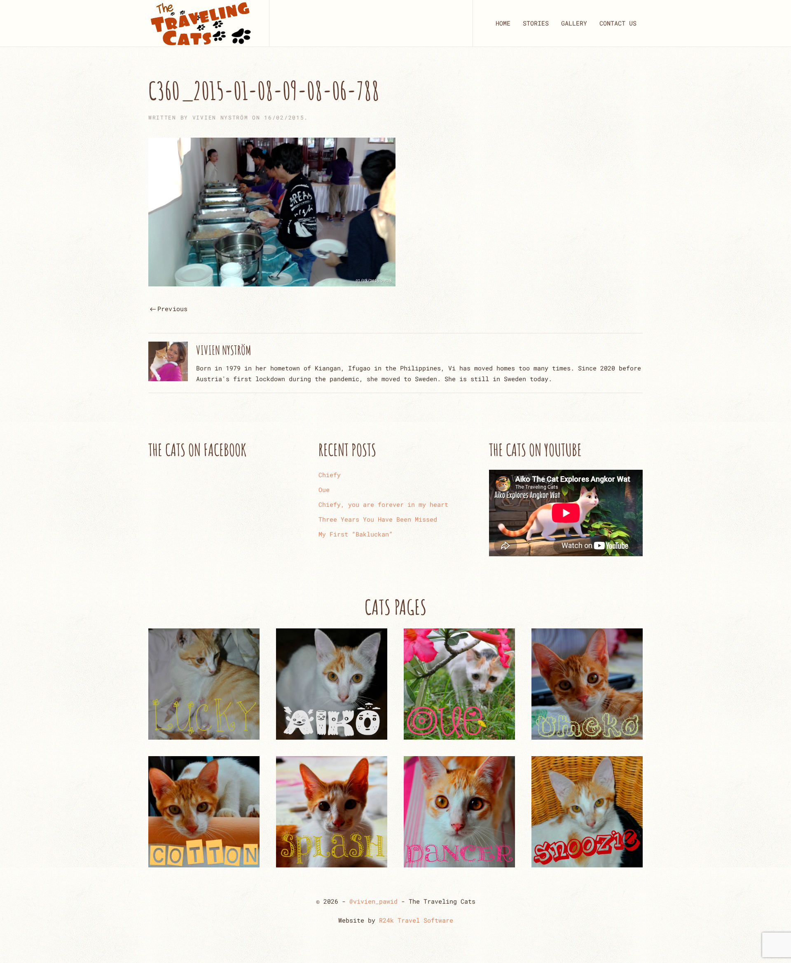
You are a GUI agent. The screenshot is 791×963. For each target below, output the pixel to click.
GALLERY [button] (574, 23)
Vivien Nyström (220, 117)
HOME (503, 23)
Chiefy (329, 475)
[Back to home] (200, 23)
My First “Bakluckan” (355, 534)
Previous (172, 309)
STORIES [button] (536, 23)
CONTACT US (618, 23)
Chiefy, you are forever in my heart (383, 504)
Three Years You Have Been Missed (377, 519)
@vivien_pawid (373, 901)
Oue (324, 489)
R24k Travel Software (416, 920)
